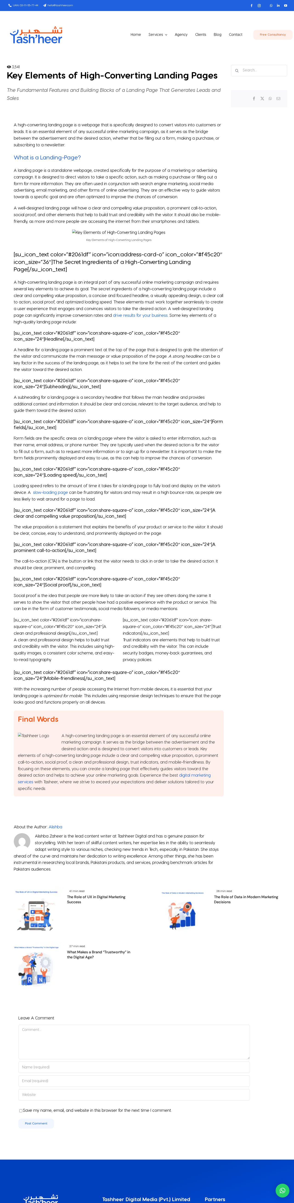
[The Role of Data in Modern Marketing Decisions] (182, 890)
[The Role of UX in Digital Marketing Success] (35, 890)
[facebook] (251, 5)
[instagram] (259, 5)
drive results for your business (140, 315)
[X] (262, 99)
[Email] (278, 99)
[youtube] (285, 5)
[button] (282, 1190)
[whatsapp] (271, 5)
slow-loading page (50, 493)
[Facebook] (254, 99)
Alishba (55, 827)
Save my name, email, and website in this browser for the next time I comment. (97, 1110)
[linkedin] (278, 5)
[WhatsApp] (270, 99)
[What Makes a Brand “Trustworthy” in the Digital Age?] (35, 945)
